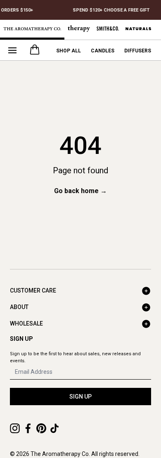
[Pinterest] (41, 428)
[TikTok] (54, 428)
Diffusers (137, 51)
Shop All (68, 51)
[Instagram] (15, 428)
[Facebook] (28, 428)
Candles (102, 51)
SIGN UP (80, 396)
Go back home (80, 191)
